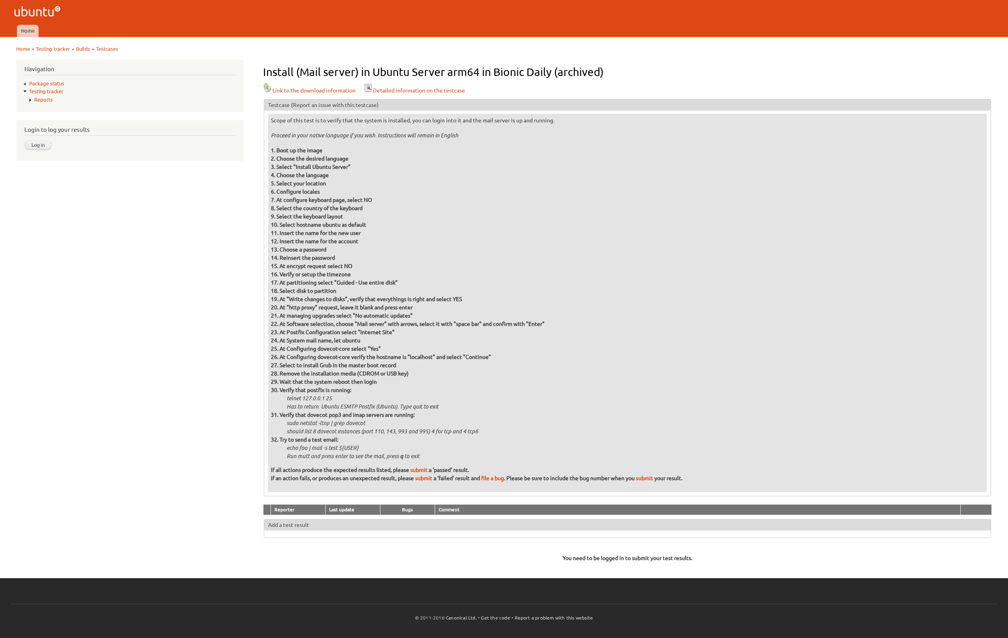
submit (419, 470)
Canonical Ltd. (461, 617)
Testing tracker (53, 49)
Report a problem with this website (554, 617)
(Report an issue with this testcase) (335, 105)
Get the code (495, 617)
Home (28, 30)
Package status (46, 83)
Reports (43, 99)
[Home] (38, 12)
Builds (83, 49)
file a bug (492, 478)
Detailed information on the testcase (419, 90)
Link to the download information (314, 90)
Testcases (107, 49)
